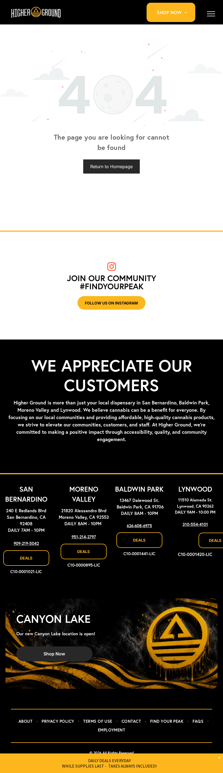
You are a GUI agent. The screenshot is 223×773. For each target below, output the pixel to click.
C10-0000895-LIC (83, 565)
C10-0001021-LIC (26, 572)
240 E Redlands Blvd (26, 511)
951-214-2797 (84, 537)
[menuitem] (174, 12)
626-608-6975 (139, 526)
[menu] (211, 14)
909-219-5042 (26, 544)
